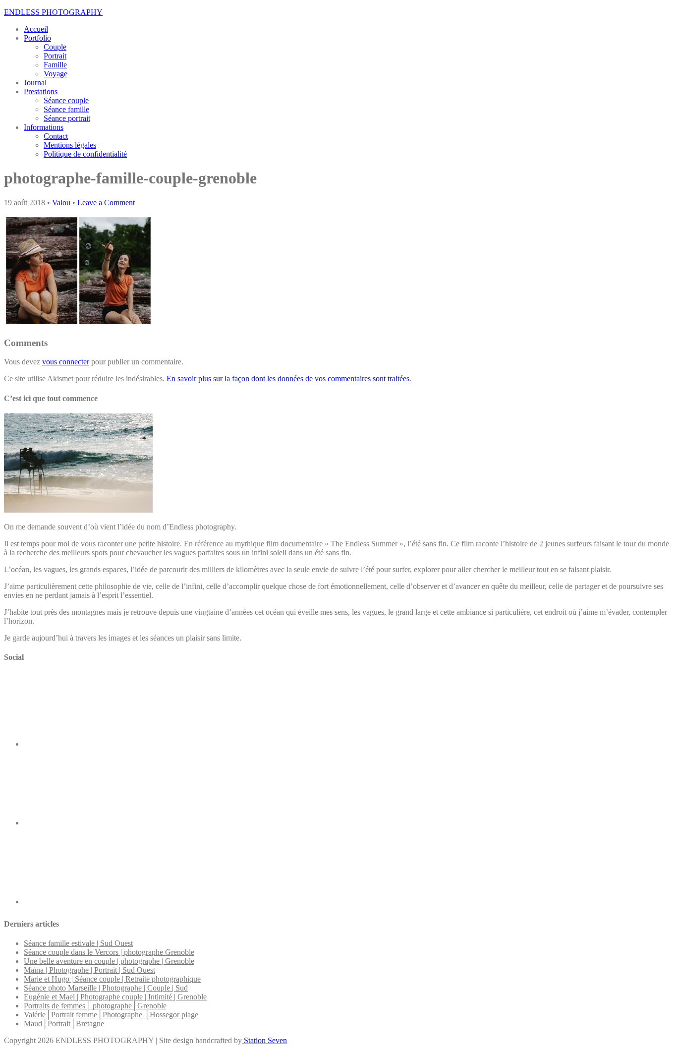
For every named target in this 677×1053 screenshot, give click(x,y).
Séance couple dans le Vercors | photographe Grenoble (109, 952)
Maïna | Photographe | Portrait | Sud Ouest (89, 970)
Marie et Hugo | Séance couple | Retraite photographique (112, 979)
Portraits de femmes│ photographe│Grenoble (95, 1005)
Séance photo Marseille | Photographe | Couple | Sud (106, 988)
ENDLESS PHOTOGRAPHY (53, 12)
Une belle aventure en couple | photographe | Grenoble (109, 961)
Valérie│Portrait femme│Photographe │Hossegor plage (111, 1014)
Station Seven (264, 1040)
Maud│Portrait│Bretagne (64, 1023)
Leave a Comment (106, 202)
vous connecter (65, 361)
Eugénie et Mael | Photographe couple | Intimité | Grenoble (115, 997)
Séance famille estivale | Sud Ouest (78, 943)
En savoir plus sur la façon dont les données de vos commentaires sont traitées (288, 378)
